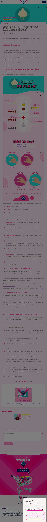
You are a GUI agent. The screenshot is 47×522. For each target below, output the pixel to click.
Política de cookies (39, 509)
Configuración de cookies (35, 517)
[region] (35, 510)
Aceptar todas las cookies (35, 513)
